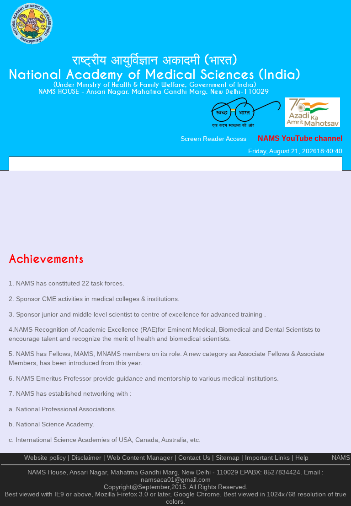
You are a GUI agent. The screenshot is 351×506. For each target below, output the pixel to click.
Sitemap (227, 457)
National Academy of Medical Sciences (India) (154, 74)
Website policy (45, 457)
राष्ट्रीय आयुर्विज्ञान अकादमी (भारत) (154, 60)
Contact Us (194, 457)
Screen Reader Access (213, 138)
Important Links (267, 457)
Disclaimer (86, 457)
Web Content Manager (140, 457)
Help (301, 457)
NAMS (341, 457)
